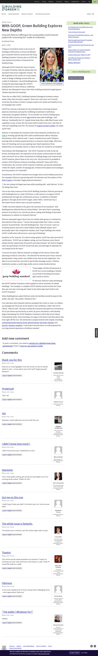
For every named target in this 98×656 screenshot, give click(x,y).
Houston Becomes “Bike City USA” (79, 55)
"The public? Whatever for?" (17, 612)
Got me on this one (12, 497)
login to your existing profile (31, 346)
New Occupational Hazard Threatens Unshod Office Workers (80, 41)
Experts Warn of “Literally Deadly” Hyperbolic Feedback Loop (79, 51)
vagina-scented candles (46, 126)
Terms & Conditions (41, 646)
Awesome (7, 470)
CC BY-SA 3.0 (59, 83)
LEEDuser (18, 646)
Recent (4, 14)
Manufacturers (75, 1)
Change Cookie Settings (15, 648)
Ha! (4, 413)
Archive (83, 1)
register (9, 375)
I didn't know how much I (16, 444)
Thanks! (6, 552)
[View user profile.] (58, 366)
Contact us (12, 646)
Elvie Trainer (7, 180)
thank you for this (12, 360)
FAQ (89, 1)
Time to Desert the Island (76, 32)
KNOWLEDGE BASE (13, 14)
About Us (37, 1)
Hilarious (7, 583)
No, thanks (84, 653)
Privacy (50, 646)
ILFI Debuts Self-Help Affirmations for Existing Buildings (80, 28)
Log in (4, 375)
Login (94, 1)
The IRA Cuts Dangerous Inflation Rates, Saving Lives (79, 59)
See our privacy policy (44, 654)
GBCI (4, 136)
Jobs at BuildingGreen (28, 646)
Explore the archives (76, 78)
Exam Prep (59, 1)
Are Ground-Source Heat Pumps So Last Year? (81, 46)
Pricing (44, 1)
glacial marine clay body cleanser (41, 323)
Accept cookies (74, 653)
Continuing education (42, 14)
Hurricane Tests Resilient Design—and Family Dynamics (80, 36)
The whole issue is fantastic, (17, 524)
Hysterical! (8, 389)
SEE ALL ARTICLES (74, 63)
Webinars (51, 1)
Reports (67, 1)
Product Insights (27, 14)
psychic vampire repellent (12, 325)
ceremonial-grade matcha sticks (14, 323)
